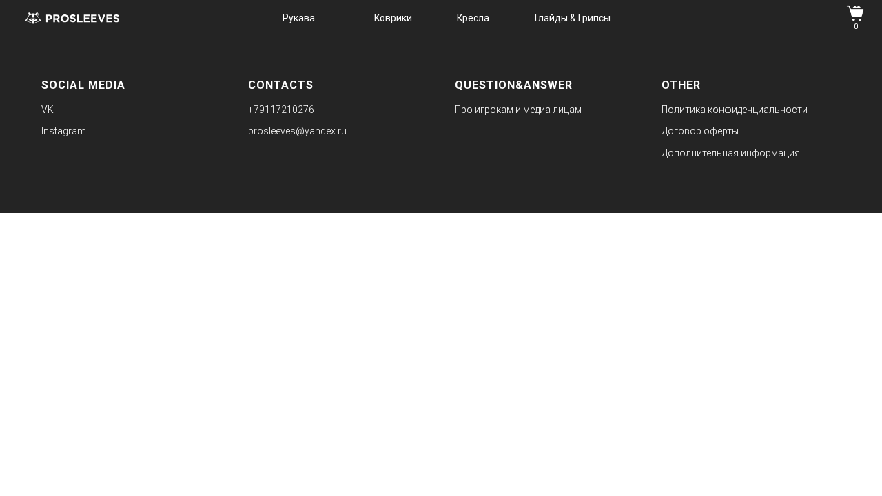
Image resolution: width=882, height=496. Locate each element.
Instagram (63, 130)
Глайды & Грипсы (573, 17)
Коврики (393, 17)
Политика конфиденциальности (735, 109)
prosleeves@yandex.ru (297, 130)
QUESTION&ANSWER (514, 85)
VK (47, 109)
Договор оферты (700, 130)
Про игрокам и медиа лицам (518, 109)
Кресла (473, 17)
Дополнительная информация (731, 152)
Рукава (299, 17)
